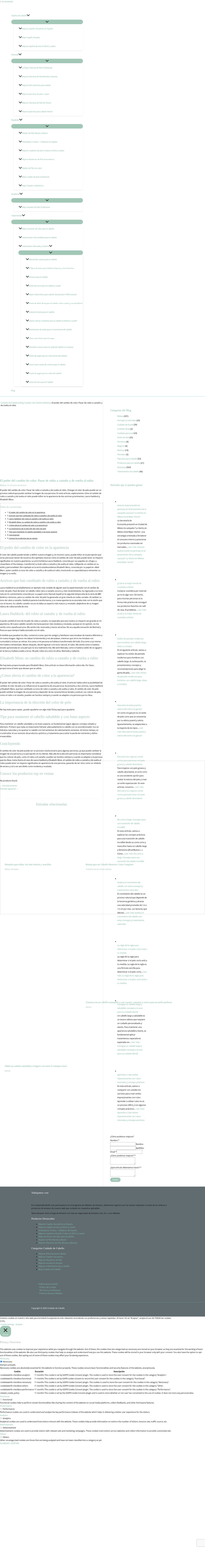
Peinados (15, 869)
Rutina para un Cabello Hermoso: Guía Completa (109, 864)
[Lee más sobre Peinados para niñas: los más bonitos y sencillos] (43, 859)
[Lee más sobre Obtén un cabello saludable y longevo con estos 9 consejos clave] (44, 1061)
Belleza (7, 869)
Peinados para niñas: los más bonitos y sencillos (28, 864)
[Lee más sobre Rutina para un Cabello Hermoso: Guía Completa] (124, 859)
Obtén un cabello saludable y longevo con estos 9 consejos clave (36, 1066)
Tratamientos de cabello (95, 869)
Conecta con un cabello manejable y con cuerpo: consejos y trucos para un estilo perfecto (129, 1002)
